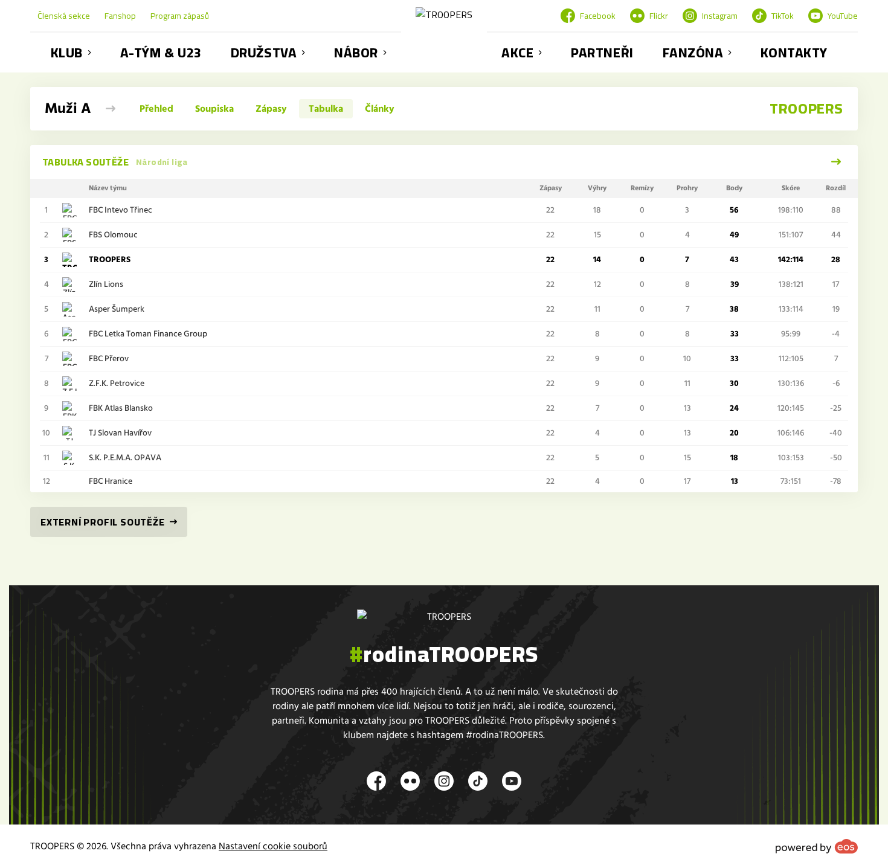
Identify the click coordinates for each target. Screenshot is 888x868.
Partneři (602, 52)
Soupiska (214, 109)
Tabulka (326, 109)
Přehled (156, 109)
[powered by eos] (817, 846)
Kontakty (794, 52)
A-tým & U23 (161, 52)
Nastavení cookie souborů (273, 846)
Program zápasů (179, 16)
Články (379, 109)
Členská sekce (63, 16)
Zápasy (271, 109)
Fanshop (120, 16)
